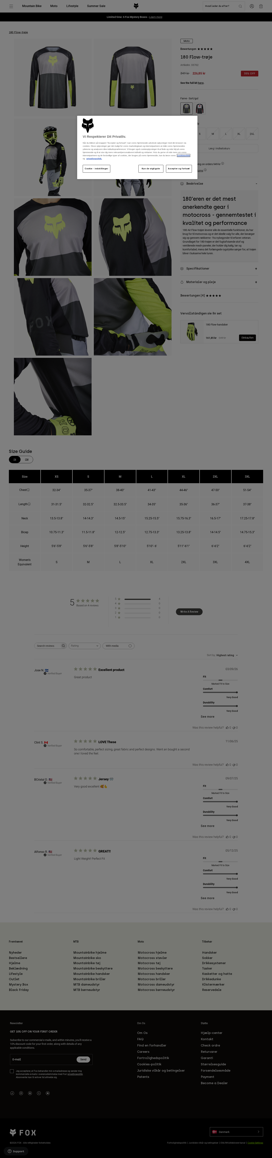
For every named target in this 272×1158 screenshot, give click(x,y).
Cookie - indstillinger (96, 168)
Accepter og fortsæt (179, 168)
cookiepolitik (183, 155)
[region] (137, 147)
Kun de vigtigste (151, 168)
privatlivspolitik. (94, 158)
